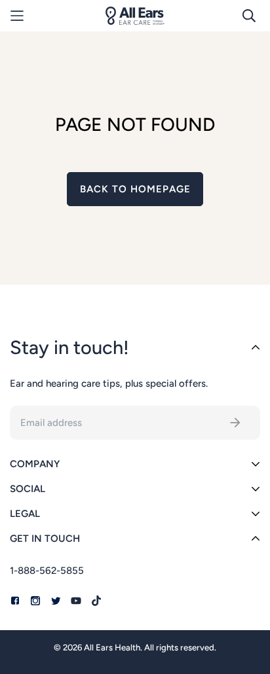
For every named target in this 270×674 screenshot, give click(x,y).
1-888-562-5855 (47, 570)
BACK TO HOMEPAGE (135, 189)
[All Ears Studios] (135, 16)
